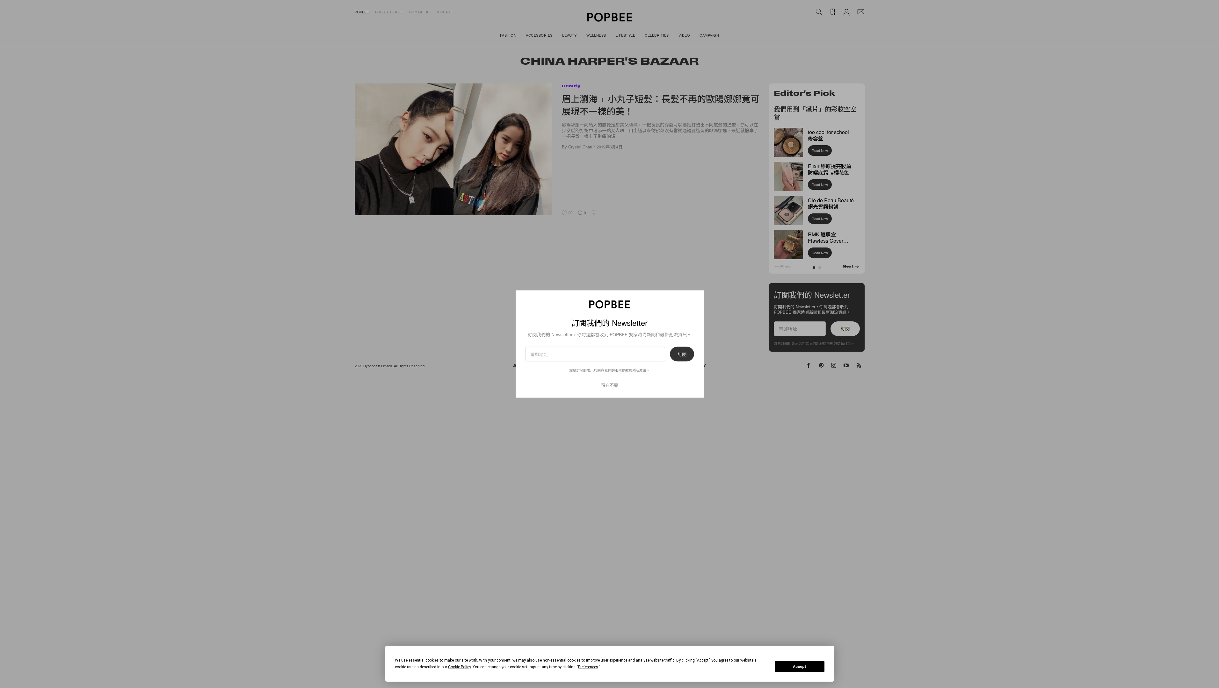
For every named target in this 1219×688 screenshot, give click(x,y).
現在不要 (609, 385)
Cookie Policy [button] (459, 667)
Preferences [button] (588, 667)
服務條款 (622, 370)
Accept (799, 666)
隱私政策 (639, 370)
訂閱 (682, 354)
